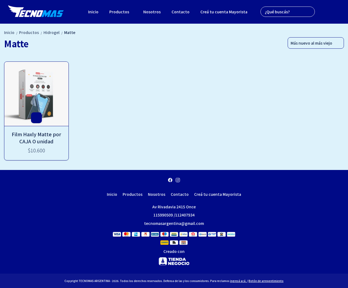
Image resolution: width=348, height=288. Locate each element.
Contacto (180, 11)
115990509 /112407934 (174, 215)
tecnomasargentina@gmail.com (174, 223)
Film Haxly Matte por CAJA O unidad (36, 138)
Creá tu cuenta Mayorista (223, 11)
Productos (119, 11)
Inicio (93, 11)
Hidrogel (53, 32)
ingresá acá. (238, 281)
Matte (69, 32)
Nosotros (152, 11)
